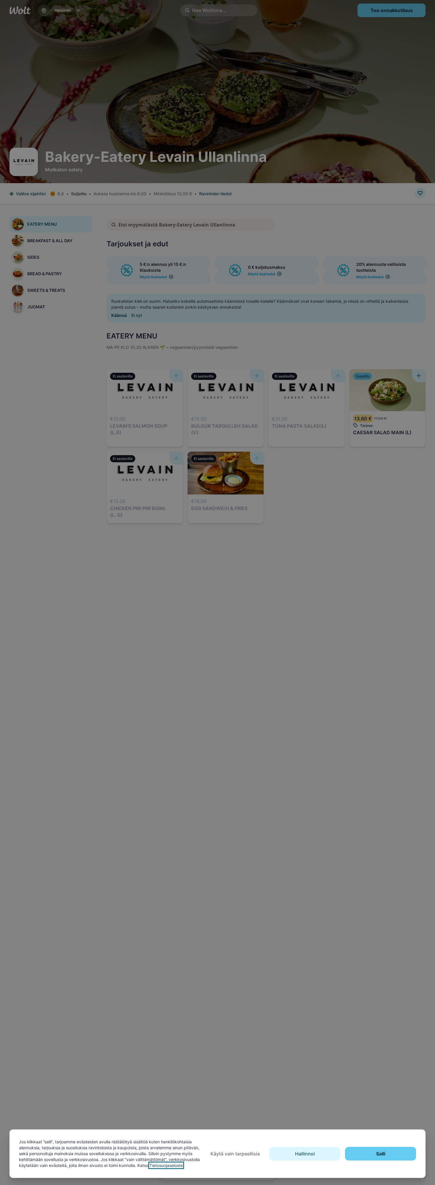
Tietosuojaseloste (166, 1165)
